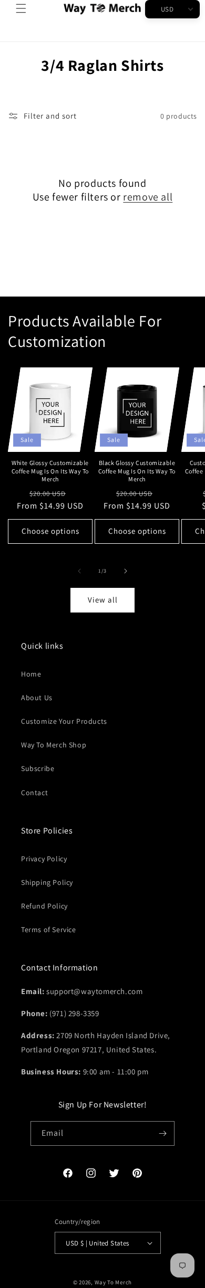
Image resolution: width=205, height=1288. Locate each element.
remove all (147, 197)
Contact (34, 792)
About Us (37, 697)
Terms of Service (48, 929)
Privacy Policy (44, 858)
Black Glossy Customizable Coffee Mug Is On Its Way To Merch (137, 471)
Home (31, 674)
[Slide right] (125, 571)
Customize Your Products (64, 721)
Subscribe (37, 768)
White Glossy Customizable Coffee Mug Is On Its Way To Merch (50, 471)
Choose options (50, 531)
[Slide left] (79, 571)
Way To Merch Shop (53, 744)
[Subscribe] (162, 1133)
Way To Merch (113, 1282)
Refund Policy (44, 906)
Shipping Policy (47, 882)
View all (103, 600)
